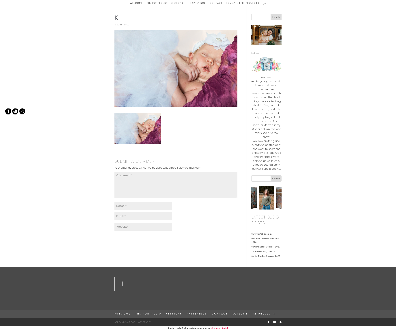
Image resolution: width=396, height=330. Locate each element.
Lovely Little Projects (242, 3)
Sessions (177, 3)
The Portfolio (157, 3)
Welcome (136, 3)
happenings (198, 3)
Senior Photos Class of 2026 (265, 256)
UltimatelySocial (219, 328)
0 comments (121, 24)
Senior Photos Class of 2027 (265, 246)
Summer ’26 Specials (261, 233)
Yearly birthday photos (263, 251)
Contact (216, 3)
